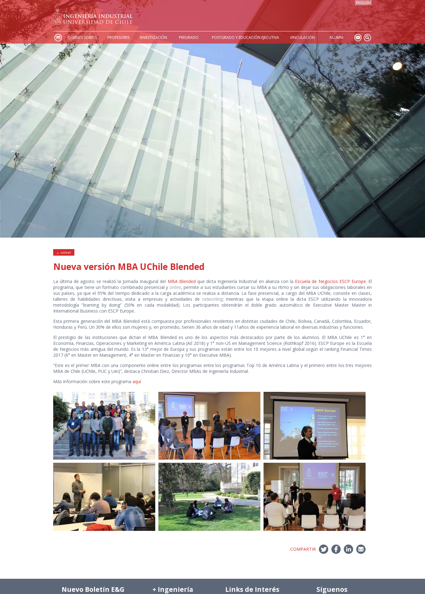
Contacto (357, 37)
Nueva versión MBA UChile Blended (128, 266)
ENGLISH (363, 2)
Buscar (367, 37)
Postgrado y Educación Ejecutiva (245, 37)
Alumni (336, 37)
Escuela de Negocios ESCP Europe (330, 281)
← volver (63, 252)
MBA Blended (182, 281)
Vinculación (302, 37)
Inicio (58, 37)
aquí (137, 381)
